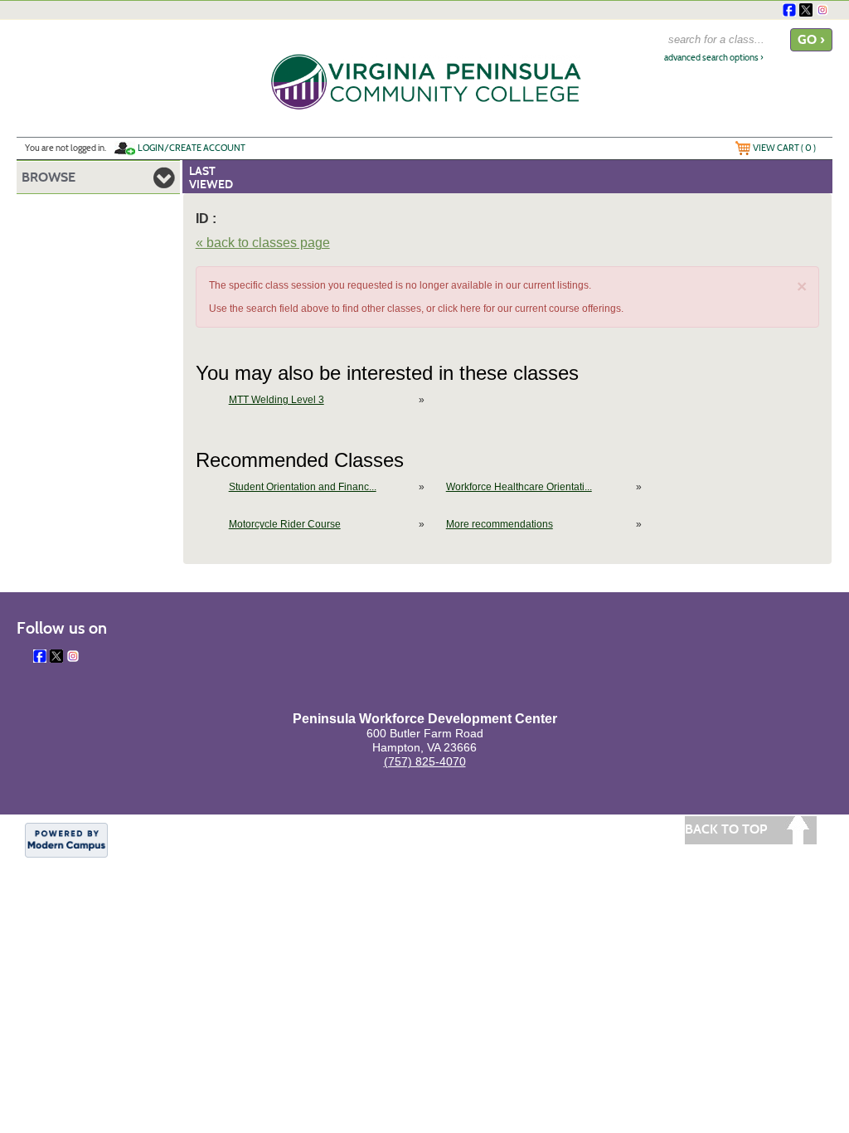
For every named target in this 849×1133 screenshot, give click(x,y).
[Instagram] (822, 10)
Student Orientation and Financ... (302, 487)
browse (48, 177)
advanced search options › (714, 57)
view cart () (784, 147)
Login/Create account (191, 147)
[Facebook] (789, 10)
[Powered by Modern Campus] (66, 839)
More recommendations (499, 524)
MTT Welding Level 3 (276, 400)
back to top (726, 829)
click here (459, 308)
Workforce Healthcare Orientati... (519, 487)
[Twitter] (806, 10)
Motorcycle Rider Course (285, 524)
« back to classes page (263, 243)
